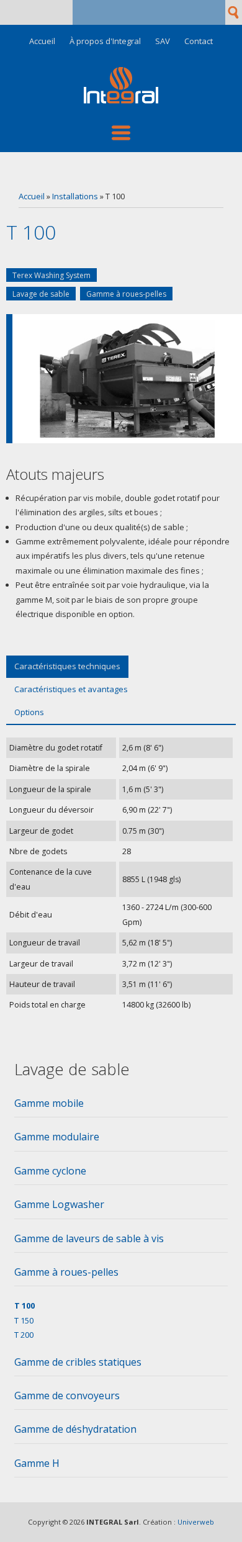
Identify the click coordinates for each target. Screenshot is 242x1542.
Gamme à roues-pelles (126, 294)
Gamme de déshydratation (75, 1429)
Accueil (42, 41)
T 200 (24, 1334)
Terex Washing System (51, 275)
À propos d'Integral (105, 41)
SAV (162, 41)
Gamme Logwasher (59, 1204)
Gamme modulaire (56, 1136)
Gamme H (37, 1463)
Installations (75, 196)
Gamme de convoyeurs (67, 1395)
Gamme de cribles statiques (77, 1362)
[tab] (121, 1106)
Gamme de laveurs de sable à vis (89, 1238)
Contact (198, 41)
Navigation (121, 133)
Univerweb (195, 1521)
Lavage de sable (40, 294)
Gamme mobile (49, 1103)
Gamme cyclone (50, 1171)
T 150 (24, 1320)
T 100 (24, 1305)
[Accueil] (121, 100)
